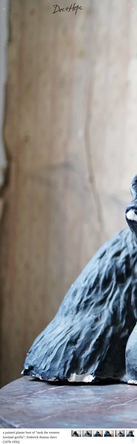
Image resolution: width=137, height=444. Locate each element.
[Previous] (71, 434)
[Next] (134, 434)
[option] (76, 433)
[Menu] (4, 9)
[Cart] (133, 9)
